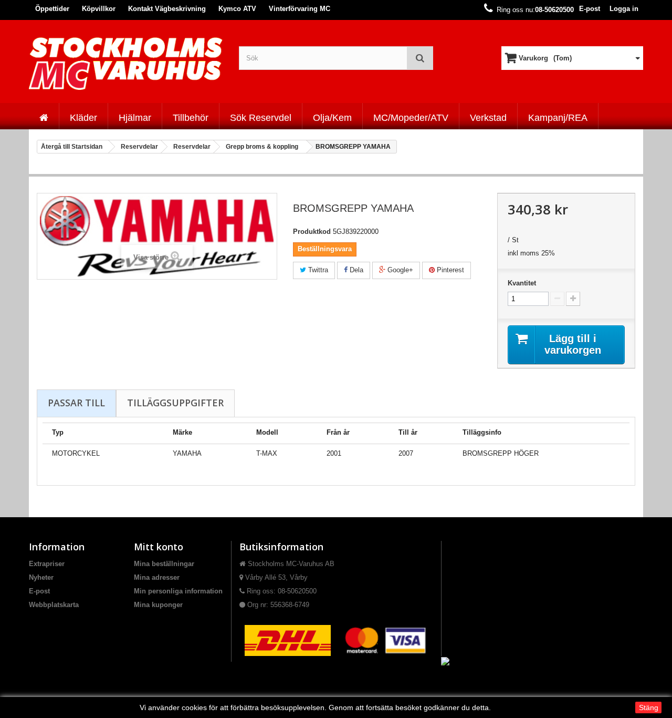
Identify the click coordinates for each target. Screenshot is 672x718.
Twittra (317, 270)
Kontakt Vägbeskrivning (167, 9)
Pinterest (449, 270)
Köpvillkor (99, 9)
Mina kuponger (158, 605)
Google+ (399, 270)
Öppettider (52, 9)
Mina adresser (157, 577)
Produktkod (312, 231)
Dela (355, 270)
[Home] (44, 116)
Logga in (624, 9)
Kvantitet (522, 283)
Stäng (648, 707)
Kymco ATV (237, 9)
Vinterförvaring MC (299, 9)
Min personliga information (178, 591)
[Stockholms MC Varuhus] (126, 63)
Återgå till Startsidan (71, 146)
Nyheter (41, 577)
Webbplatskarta (54, 605)
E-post (589, 9)
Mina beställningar (164, 564)
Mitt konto (158, 546)
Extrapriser (47, 564)
